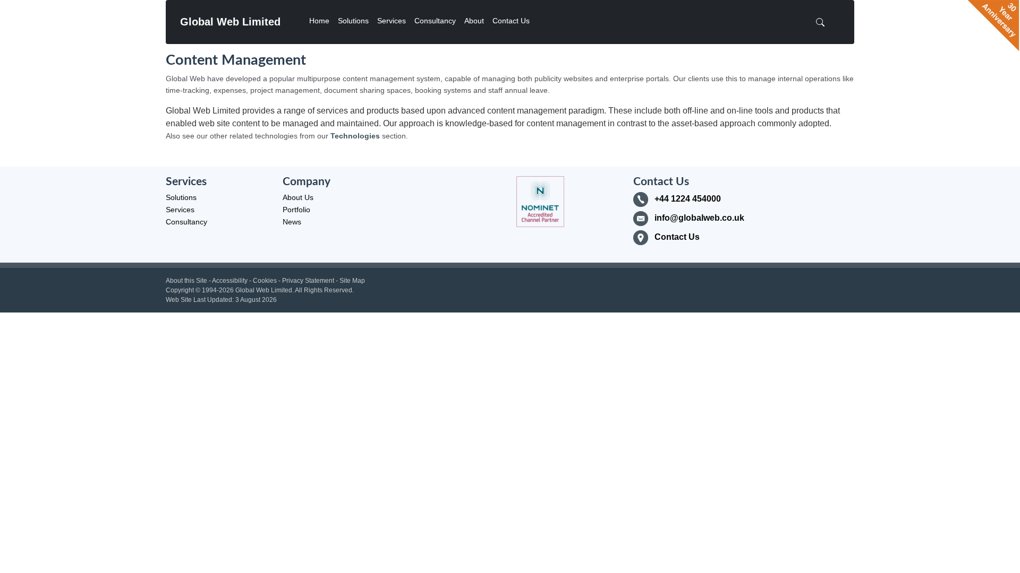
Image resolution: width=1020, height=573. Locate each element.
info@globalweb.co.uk (699, 217)
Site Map (352, 280)
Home (319, 20)
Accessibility (230, 280)
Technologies (355, 136)
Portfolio (296, 209)
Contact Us (511, 20)
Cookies (265, 280)
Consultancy (435, 20)
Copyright (180, 290)
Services (391, 20)
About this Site (186, 280)
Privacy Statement (308, 280)
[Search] (823, 22)
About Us (298, 197)
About (474, 20)
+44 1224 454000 (687, 198)
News (292, 222)
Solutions (353, 20)
